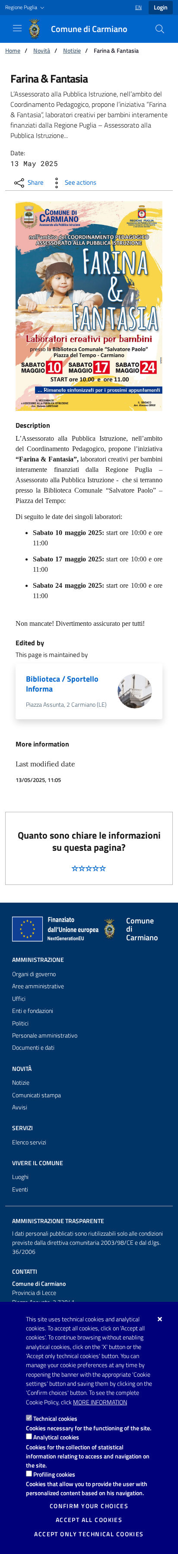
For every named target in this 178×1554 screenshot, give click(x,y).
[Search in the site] (160, 29)
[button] (25, 7)
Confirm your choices (89, 1506)
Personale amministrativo (44, 1035)
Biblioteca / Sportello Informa (62, 684)
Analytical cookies (56, 1437)
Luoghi (20, 1177)
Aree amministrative (38, 986)
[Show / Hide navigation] (17, 28)
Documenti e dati (33, 1047)
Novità (41, 50)
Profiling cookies (54, 1474)
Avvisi (19, 1107)
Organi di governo (34, 974)
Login (161, 7)
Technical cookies (55, 1418)
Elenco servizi (29, 1142)
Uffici (18, 998)
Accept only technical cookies (88, 1534)
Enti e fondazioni (32, 1011)
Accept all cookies (89, 1520)
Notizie (72, 50)
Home (12, 50)
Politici (20, 1023)
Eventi (20, 1189)
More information (100, 1402)
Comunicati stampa (36, 1095)
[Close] (160, 1319)
